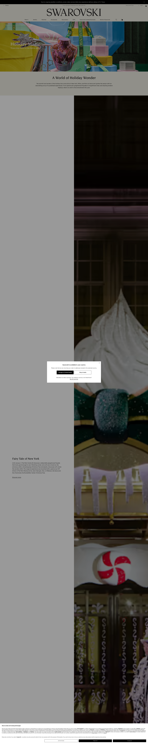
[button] (99, 362)
